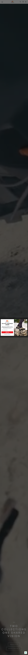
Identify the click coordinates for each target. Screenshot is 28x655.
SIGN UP (7, 332)
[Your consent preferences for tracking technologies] (25, 652)
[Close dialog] (26, 320)
